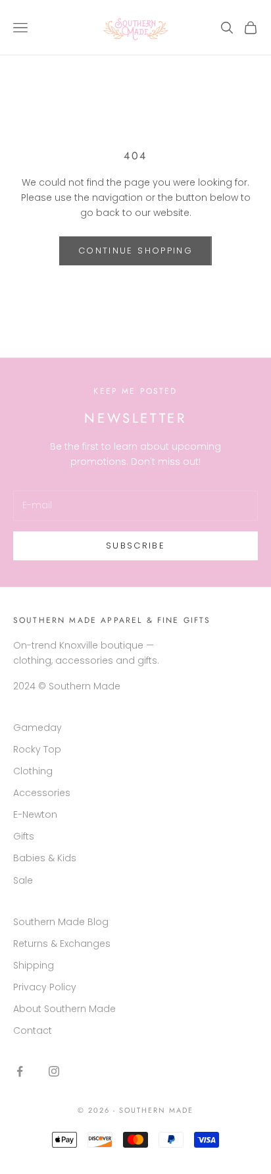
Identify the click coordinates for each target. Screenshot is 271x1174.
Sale (23, 880)
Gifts (23, 836)
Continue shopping (135, 250)
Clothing (33, 771)
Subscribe (135, 545)
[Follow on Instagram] (54, 1071)
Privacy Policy (44, 987)
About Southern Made (64, 1008)
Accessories (41, 792)
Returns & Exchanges (62, 943)
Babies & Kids (44, 858)
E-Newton (35, 814)
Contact (32, 1030)
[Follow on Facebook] (19, 1071)
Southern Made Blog (61, 921)
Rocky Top (37, 749)
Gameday (37, 727)
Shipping (33, 965)
